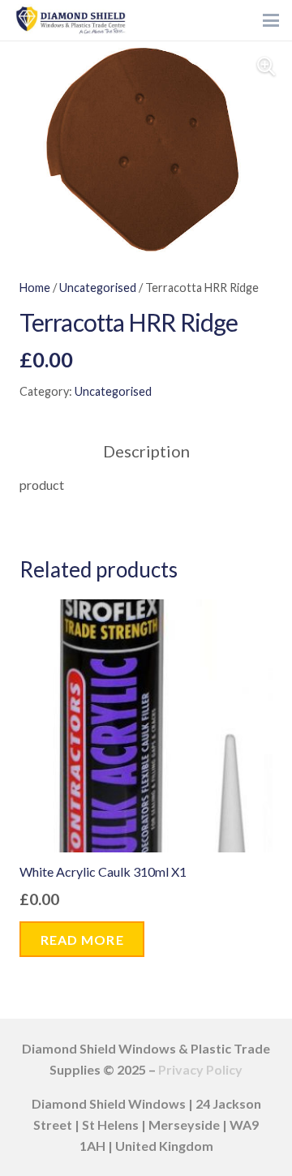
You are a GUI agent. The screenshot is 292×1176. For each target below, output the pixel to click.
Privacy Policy (200, 1069)
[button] (271, 20)
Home (34, 287)
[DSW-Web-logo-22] (70, 20)
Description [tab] (146, 451)
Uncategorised (97, 287)
